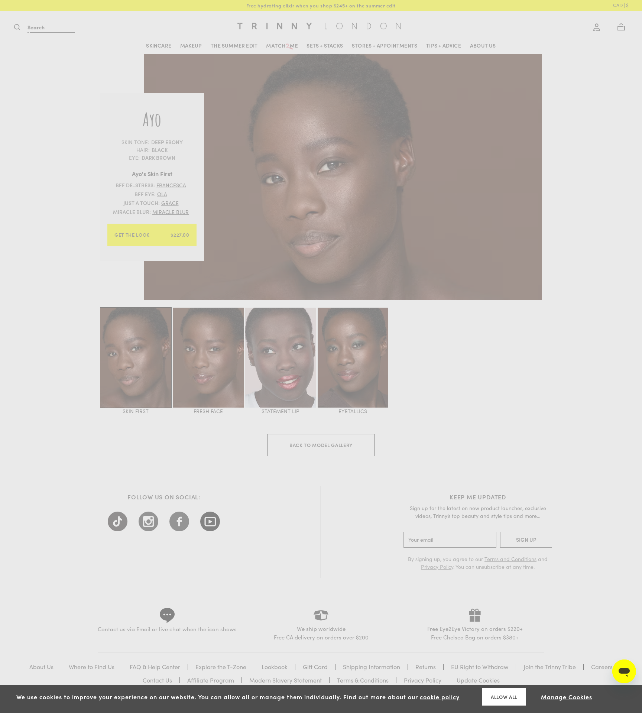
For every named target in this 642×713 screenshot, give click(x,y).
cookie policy (440, 697)
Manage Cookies (566, 697)
